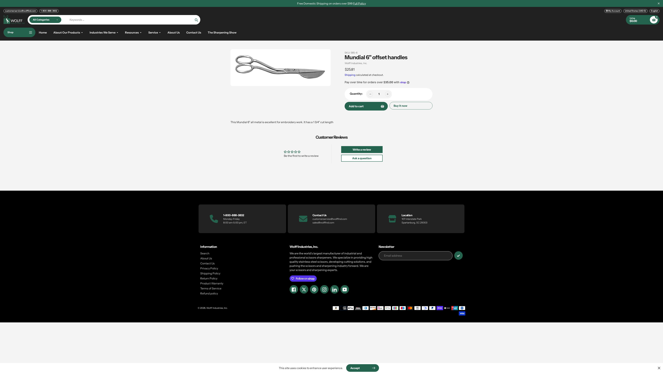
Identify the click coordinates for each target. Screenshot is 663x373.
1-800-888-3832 (49, 10)
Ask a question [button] (362, 158)
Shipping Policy (210, 273)
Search (204, 253)
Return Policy (208, 278)
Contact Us (207, 263)
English (654, 10)
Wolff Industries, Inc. (356, 63)
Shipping (350, 74)
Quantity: (356, 93)
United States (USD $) (635, 10)
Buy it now (400, 105)
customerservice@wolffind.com (20, 10)
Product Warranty (211, 283)
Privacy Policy (209, 268)
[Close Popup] (659, 368)
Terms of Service (210, 288)
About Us (206, 258)
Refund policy (209, 293)
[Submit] (458, 255)
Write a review (362, 149)
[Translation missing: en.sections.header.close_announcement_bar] (658, 3)
